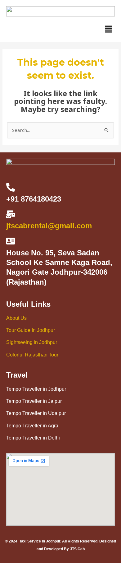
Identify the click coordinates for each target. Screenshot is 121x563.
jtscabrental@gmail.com (49, 225)
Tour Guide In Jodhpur (30, 330)
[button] (108, 29)
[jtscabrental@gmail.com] (10, 214)
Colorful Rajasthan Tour (32, 354)
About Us (16, 318)
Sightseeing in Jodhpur (31, 342)
